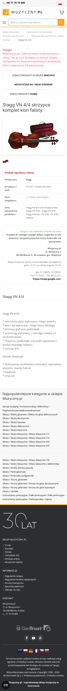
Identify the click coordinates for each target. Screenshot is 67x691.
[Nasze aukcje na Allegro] (40, 638)
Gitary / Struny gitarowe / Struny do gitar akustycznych (31, 483)
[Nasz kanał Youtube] (33, 638)
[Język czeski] (41, 650)
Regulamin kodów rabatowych (20, 579)
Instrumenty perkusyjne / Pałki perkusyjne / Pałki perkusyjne (33, 495)
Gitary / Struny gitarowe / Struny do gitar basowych (29, 487)
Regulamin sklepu (14, 576)
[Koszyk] (61, 11)
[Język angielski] (20, 650)
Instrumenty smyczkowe (39, 31)
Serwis (8, 551)
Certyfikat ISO (12, 555)
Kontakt (9, 548)
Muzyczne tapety (14, 562)
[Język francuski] (36, 650)
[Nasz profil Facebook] (27, 638)
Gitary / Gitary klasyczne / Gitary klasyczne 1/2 (26, 433)
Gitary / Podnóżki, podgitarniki (18, 475)
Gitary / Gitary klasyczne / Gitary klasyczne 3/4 (26, 441)
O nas (8, 545)
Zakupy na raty (12, 589)
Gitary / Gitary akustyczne (16, 418)
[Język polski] (25, 650)
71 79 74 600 (11, 613)
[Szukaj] (61, 22)
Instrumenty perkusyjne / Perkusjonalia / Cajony (27, 499)
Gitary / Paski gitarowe (14, 471)
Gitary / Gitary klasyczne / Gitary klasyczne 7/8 (26, 460)
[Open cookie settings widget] (6, 685)
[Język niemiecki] (31, 650)
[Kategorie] (4, 22)
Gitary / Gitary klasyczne (15, 429)
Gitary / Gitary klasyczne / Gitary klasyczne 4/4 (26, 445)
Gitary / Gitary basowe (14, 422)
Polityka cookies (55, 675)
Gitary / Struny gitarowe (15, 479)
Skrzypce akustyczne (13, 35)
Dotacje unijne (12, 558)
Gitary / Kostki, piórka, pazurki (18, 467)
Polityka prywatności (34, 675)
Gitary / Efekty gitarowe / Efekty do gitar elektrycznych (30, 414)
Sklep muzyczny (11, 31)
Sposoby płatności (14, 586)
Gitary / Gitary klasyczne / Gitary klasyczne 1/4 (26, 437)
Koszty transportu (14, 582)
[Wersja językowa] (60, 3)
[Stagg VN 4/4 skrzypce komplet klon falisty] (33, 135)
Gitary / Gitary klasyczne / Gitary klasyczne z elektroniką (31, 463)
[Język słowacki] (47, 650)
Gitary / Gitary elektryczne (16, 426)
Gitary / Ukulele (10, 491)
